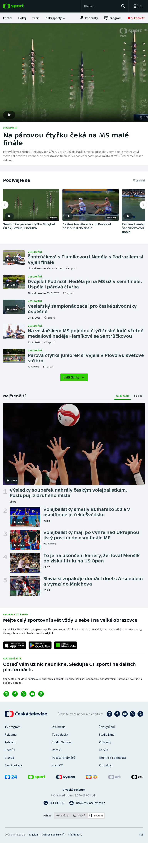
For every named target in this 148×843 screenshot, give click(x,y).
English (33, 834)
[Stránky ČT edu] (137, 778)
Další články (71, 377)
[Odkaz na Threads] (41, 694)
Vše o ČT (57, 765)
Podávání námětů (63, 757)
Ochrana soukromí (53, 834)
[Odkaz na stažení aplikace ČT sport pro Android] (40, 645)
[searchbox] (101, 6)
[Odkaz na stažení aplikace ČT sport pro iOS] (14, 645)
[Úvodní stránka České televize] (26, 714)
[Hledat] (123, 6)
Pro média (58, 727)
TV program (12, 727)
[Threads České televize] (140, 714)
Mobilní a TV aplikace (113, 757)
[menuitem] (7, 18)
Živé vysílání (107, 727)
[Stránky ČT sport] (36, 778)
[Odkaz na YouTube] (32, 694)
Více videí (139, 180)
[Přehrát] (9, 216)
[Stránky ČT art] (114, 778)
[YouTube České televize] (125, 714)
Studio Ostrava (61, 742)
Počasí (56, 750)
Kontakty (105, 765)
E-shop (9, 757)
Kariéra (103, 750)
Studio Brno (106, 734)
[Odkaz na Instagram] (6, 694)
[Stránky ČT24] (11, 778)
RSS (141, 834)
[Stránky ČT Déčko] (91, 778)
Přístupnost (75, 834)
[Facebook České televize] (117, 714)
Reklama (10, 734)
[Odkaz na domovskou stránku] (19, 6)
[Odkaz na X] (23, 694)
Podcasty (105, 742)
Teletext (10, 742)
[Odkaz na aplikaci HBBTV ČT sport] (65, 645)
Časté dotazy (13, 765)
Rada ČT (10, 750)
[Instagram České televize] (109, 714)
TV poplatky (60, 734)
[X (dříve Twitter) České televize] (133, 714)
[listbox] (79, 815)
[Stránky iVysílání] (65, 778)
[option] (62, 815)
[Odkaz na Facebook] (15, 694)
